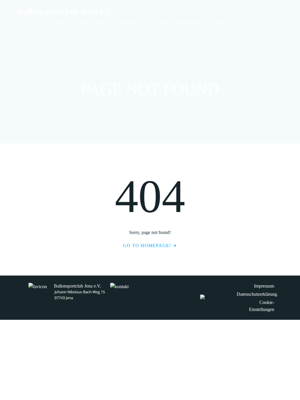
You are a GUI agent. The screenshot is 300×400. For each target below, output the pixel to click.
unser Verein (89, 23)
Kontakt (158, 23)
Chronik (130, 23)
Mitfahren (188, 23)
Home (59, 23)
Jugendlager (224, 23)
